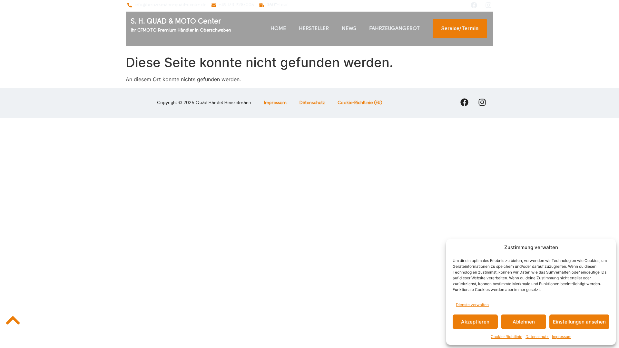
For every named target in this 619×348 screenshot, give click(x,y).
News (349, 28)
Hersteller (314, 28)
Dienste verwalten (472, 304)
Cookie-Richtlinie (506, 336)
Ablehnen (524, 322)
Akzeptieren (475, 322)
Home (278, 28)
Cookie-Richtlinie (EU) (360, 103)
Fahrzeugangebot (394, 28)
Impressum (561, 336)
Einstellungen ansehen (579, 322)
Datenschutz (537, 336)
